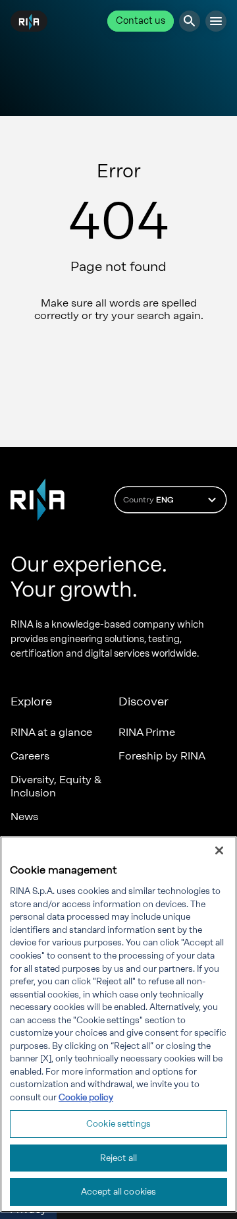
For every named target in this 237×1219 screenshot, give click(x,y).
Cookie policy (86, 1097)
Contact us (140, 20)
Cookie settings (118, 1124)
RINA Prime (146, 732)
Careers (30, 756)
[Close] (219, 850)
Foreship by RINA (161, 756)
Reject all (118, 1158)
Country (148, 499)
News (24, 816)
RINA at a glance (51, 732)
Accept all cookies (118, 1192)
